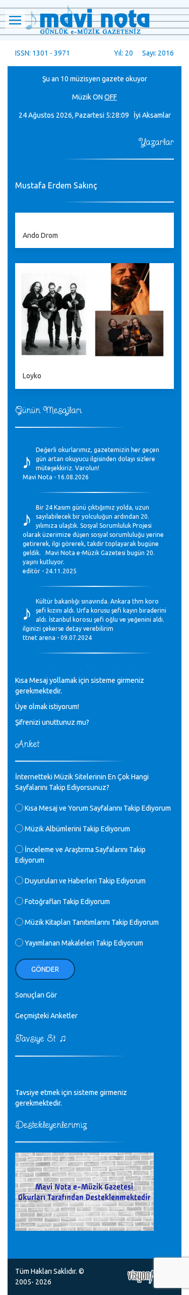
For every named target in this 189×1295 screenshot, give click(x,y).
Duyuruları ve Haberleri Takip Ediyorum (84, 881)
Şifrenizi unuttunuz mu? (52, 722)
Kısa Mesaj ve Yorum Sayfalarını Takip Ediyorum (97, 808)
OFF (110, 97)
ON (98, 97)
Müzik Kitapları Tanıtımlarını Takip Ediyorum (91, 922)
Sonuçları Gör (36, 995)
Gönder (45, 969)
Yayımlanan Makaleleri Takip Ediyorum (83, 943)
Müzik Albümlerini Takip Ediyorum (76, 829)
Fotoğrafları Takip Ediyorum (66, 902)
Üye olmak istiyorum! (47, 707)
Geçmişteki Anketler (46, 1016)
